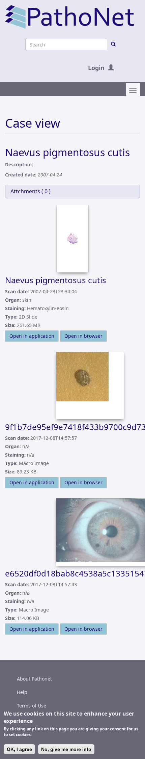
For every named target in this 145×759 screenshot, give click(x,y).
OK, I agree (19, 749)
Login (96, 68)
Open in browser (83, 336)
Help (22, 692)
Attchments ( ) (30, 191)
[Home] (69, 16)
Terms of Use (31, 705)
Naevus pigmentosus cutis (55, 280)
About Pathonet (34, 678)
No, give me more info (66, 749)
